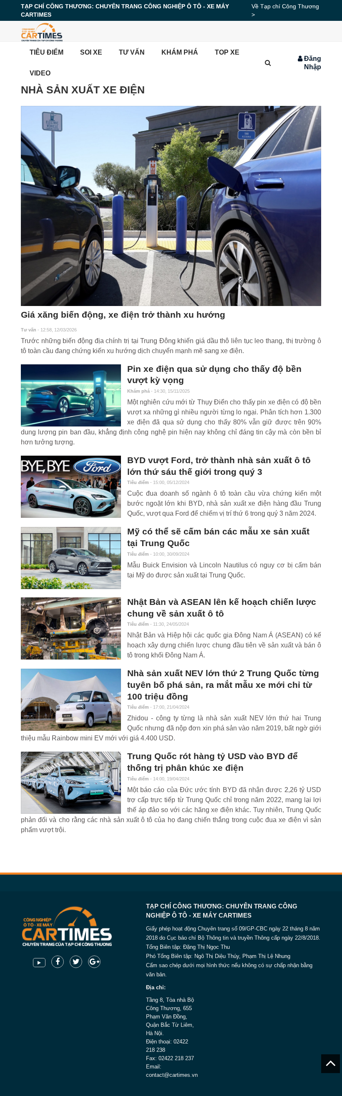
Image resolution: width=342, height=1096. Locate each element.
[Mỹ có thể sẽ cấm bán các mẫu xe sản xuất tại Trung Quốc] (71, 558)
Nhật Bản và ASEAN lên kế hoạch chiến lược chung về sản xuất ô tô (221, 608)
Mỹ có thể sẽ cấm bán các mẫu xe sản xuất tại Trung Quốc (218, 537)
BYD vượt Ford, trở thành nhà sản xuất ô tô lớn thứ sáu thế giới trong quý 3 (219, 466)
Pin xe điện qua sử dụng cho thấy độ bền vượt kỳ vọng (214, 375)
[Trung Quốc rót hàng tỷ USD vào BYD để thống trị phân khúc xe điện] (71, 783)
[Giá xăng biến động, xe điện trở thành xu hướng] (171, 206)
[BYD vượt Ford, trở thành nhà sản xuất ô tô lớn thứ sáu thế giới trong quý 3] (71, 487)
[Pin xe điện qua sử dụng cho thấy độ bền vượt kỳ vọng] (71, 395)
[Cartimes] (42, 31)
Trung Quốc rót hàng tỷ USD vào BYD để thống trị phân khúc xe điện (212, 762)
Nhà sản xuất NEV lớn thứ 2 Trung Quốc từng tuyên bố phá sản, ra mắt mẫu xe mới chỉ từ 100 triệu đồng (223, 684)
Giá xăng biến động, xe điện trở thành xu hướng (123, 315)
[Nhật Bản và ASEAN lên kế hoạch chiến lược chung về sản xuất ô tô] (71, 628)
